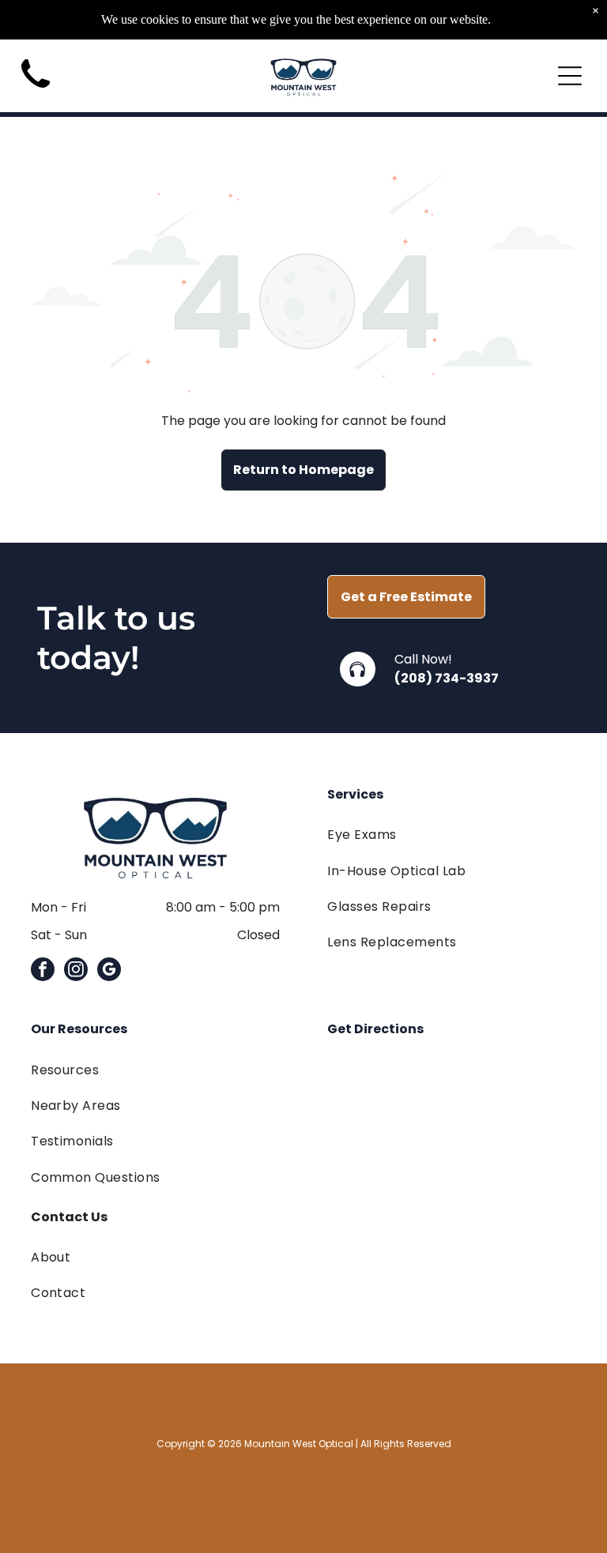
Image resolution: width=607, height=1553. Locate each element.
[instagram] (76, 971)
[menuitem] (451, 834)
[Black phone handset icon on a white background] (35, 93)
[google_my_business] (109, 971)
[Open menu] (570, 76)
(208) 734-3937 (446, 678)
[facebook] (43, 971)
